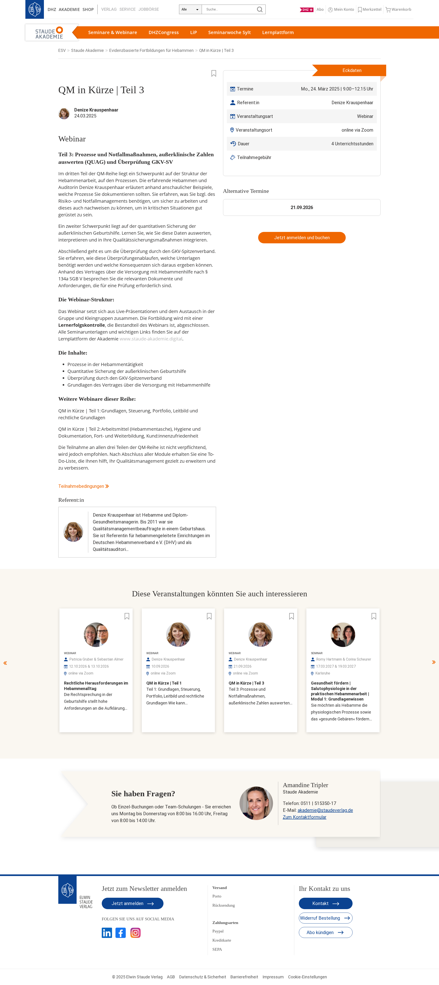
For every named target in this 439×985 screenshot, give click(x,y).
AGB (171, 976)
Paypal (218, 931)
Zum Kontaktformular (305, 817)
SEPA (217, 949)
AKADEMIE (69, 9)
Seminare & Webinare (112, 32)
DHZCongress (164, 32)
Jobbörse (148, 9)
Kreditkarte (221, 940)
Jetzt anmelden (128, 903)
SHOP (88, 9)
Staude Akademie (87, 50)
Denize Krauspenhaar (352, 102)
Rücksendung (223, 905)
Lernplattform (278, 32)
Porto (216, 896)
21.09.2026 (302, 207)
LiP (193, 32)
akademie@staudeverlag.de (325, 810)
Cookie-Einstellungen (307, 976)
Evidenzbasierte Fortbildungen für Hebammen (151, 50)
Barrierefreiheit (244, 976)
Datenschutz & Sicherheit (202, 976)
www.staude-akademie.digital (151, 339)
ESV (62, 50)
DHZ (52, 9)
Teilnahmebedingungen (81, 486)
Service (127, 9)
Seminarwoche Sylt (229, 32)
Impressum (273, 976)
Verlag (109, 9)
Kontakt (321, 903)
